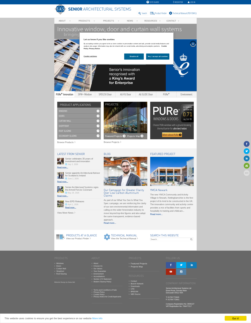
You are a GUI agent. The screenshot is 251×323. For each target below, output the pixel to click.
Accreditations (99, 276)
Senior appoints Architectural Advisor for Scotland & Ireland (82, 174)
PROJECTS (111, 104)
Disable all (134, 56)
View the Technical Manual (123, 238)
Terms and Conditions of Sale (105, 290)
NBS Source (135, 294)
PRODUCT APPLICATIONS (75, 105)
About (62, 21)
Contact (171, 21)
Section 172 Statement (102, 279)
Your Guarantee (100, 271)
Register (179, 2)
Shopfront (64, 125)
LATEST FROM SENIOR (71, 154)
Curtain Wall (65, 120)
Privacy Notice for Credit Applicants (107, 297)
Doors (61, 115)
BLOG (107, 154)
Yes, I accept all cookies (158, 56)
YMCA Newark (158, 190)
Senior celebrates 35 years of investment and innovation (79, 160)
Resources (150, 21)
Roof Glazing (65, 130)
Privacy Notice (94, 48)
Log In (192, 2)
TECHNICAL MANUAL (124, 235)
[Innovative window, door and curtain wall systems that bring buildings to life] (94, 13)
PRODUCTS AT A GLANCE (81, 235)
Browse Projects (111, 142)
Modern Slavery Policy (102, 282)
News (130, 21)
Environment (99, 274)
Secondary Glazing (68, 135)
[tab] (74, 105)
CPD (133, 289)
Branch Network (137, 284)
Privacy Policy (99, 292)
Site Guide (154, 2)
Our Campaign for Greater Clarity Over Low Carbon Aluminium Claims (124, 193)
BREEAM (134, 292)
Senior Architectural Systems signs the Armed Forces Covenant (81, 188)
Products (84, 21)
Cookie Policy (99, 294)
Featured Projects (139, 263)
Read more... (62, 167)
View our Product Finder (77, 238)
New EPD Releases (74, 201)
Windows (63, 111)
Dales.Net (71, 282)
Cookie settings (90, 56)
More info (97, 318)
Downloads (135, 286)
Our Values (98, 269)
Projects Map (137, 266)
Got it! (235, 318)
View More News (65, 213)
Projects (108, 21)
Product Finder (161, 13)
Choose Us (98, 266)
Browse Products (65, 142)
